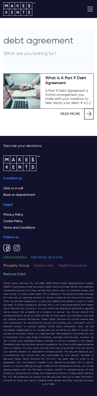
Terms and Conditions (19, 227)
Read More (70, 114)
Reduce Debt (14, 274)
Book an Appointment (19, 194)
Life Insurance (15, 257)
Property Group (16, 266)
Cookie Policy (12, 221)
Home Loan (44, 266)
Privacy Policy (13, 214)
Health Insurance (72, 266)
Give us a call (13, 188)
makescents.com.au (14, 290)
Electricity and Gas (47, 257)
